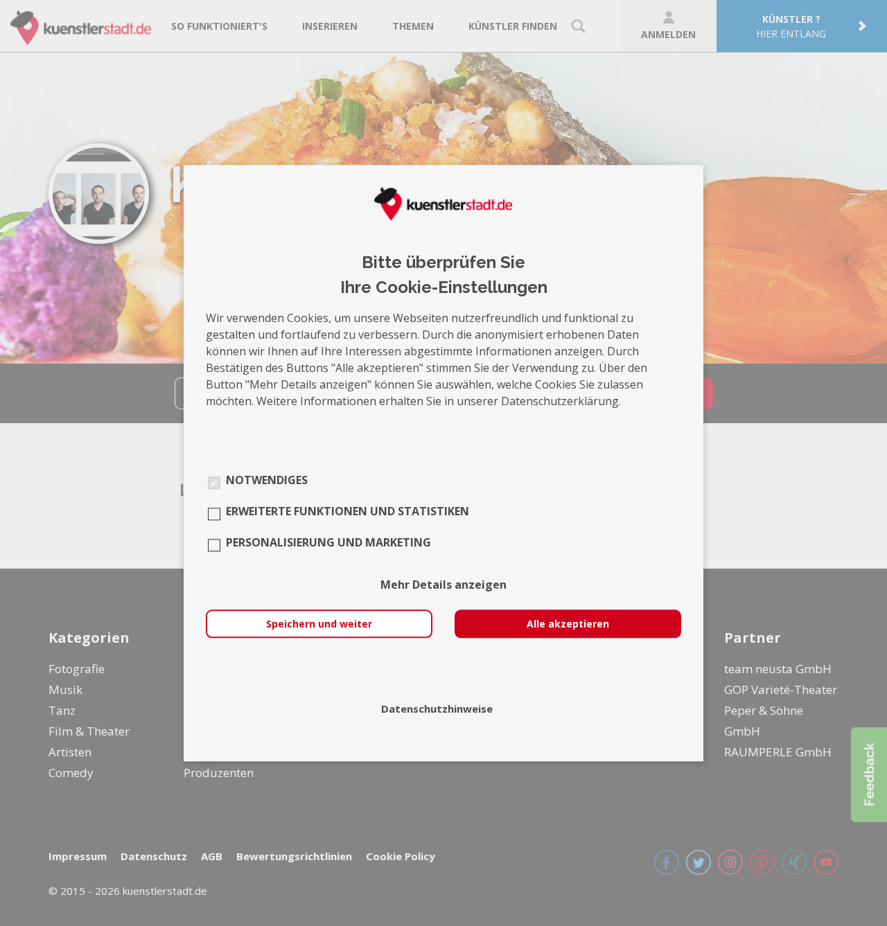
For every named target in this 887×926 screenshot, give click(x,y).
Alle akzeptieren (568, 623)
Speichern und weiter (319, 623)
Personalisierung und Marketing (328, 542)
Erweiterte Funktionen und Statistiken (347, 511)
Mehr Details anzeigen (443, 584)
